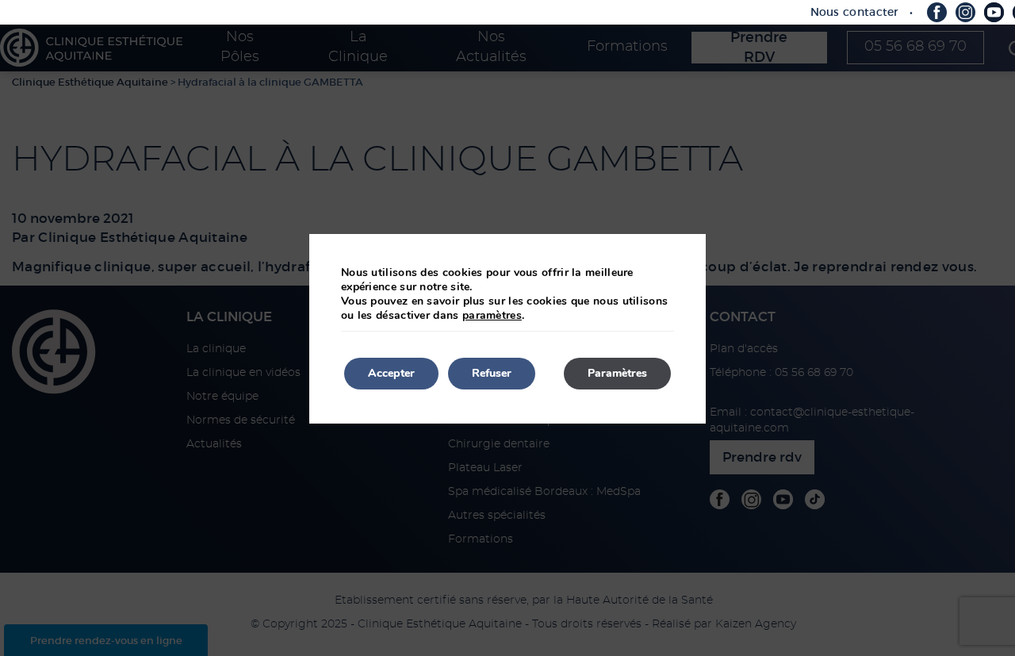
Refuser (491, 373)
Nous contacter (854, 12)
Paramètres (617, 373)
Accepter (391, 373)
